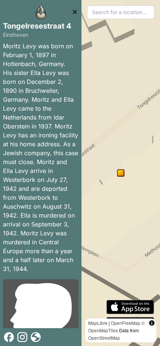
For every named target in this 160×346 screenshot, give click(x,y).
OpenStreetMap (104, 337)
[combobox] (120, 12)
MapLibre (98, 323)
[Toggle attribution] (151, 323)
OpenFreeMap (125, 323)
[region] (120, 173)
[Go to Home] (41, 12)
